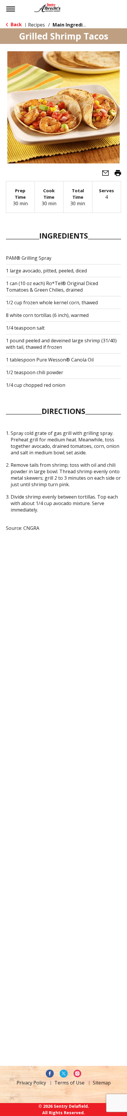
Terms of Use (69, 1082)
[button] (103, 175)
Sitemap (102, 1082)
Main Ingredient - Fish (78, 25)
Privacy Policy (31, 1082)
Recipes (36, 25)
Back (15, 24)
